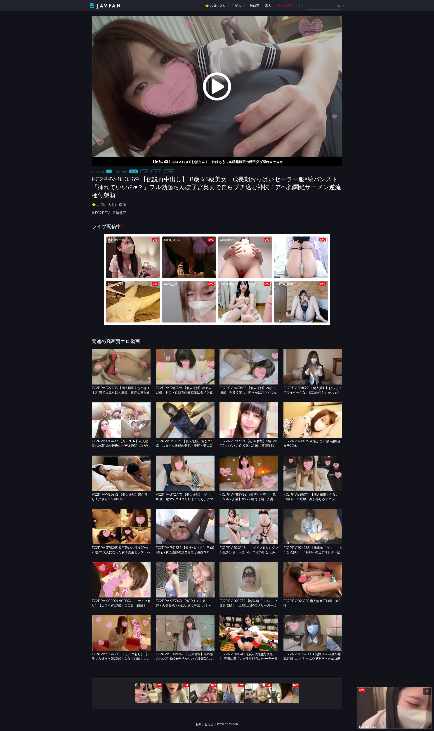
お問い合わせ (204, 724)
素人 (268, 6)
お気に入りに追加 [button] (111, 205)
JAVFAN (109, 5)
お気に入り (218, 6)
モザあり (237, 6)
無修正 (254, 6)
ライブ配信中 (287, 6)
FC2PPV (102, 213)
